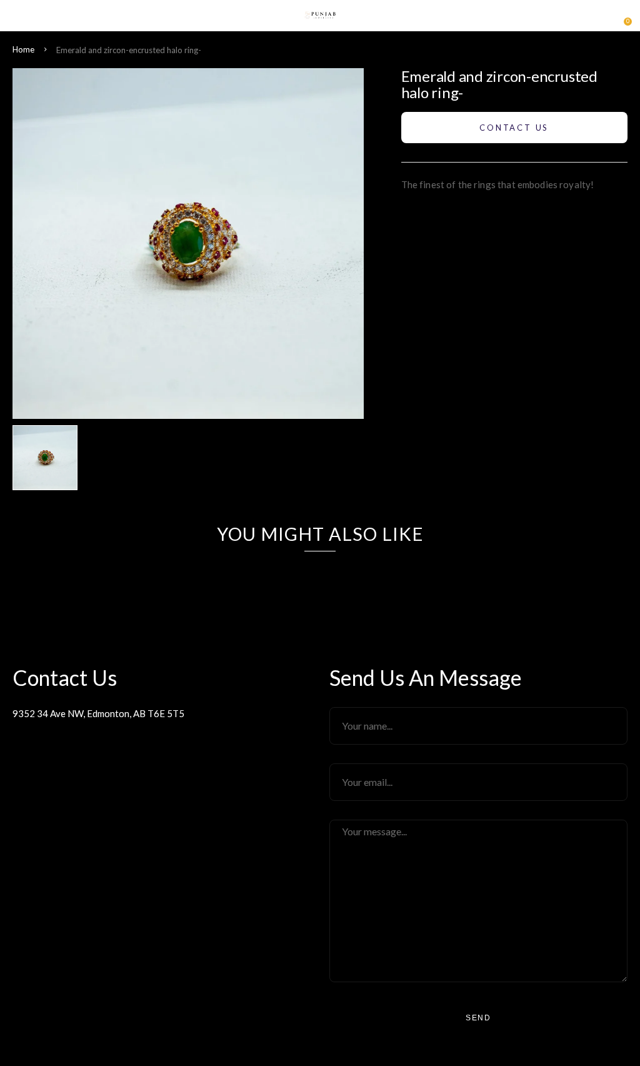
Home (23, 49)
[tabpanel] (48, 457)
